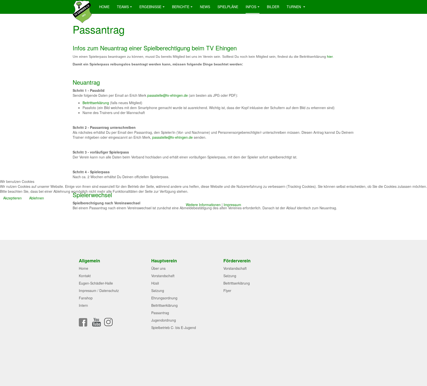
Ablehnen (36, 197)
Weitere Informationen (203, 204)
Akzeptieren (12, 197)
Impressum (232, 204)
